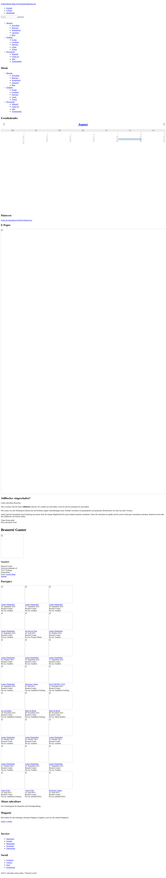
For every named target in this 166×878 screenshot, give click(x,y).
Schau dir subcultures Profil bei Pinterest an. (16, 220)
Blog (13, 35)
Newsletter (10, 846)
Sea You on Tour (31, 631)
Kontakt (9, 8)
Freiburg (4, 4)
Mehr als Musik (30, 711)
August (83, 124)
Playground (10, 52)
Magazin (9, 23)
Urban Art (15, 57)
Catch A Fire (5, 790)
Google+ (9, 863)
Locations (15, 42)
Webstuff (15, 54)
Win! (13, 59)
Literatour (15, 33)
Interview (15, 28)
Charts (14, 47)
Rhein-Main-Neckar (14, 4)
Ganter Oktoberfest (8, 604)
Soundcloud (10, 867)
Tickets (14, 49)
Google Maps (10, 574)
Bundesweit (31, 4)
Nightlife (9, 37)
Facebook (9, 860)
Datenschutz (10, 848)
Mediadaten (10, 13)
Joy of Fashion (6, 711)
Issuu (8, 865)
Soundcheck (16, 30)
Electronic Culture (31, 684)
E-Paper (9, 10)
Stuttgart (24, 4)
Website (4, 576)
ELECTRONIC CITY (57, 684)
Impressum (10, 839)
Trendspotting (17, 61)
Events (14, 40)
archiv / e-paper (6, 821)
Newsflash (15, 25)
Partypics (15, 45)
